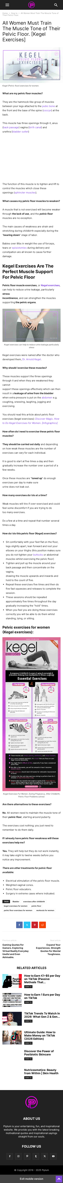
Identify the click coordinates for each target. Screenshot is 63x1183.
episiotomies (19, 247)
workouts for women (45, 910)
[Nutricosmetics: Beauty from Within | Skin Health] (12, 1074)
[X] (27, 925)
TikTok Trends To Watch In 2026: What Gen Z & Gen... (42, 1015)
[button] (7, 5)
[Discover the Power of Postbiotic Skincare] (12, 1055)
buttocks (38, 554)
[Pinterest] (35, 925)
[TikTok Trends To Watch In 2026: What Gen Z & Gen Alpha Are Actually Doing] (12, 1019)
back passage (11, 127)
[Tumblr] (36, 1156)
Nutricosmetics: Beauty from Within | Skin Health (41, 1071)
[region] (31, 159)
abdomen (47, 397)
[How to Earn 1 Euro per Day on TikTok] (12, 1000)
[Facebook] (19, 925)
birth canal (35, 127)
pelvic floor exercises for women (18, 910)
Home (5, 13)
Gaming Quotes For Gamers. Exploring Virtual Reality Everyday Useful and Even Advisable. (15, 951)
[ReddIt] (42, 925)
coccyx (47, 110)
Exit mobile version (31, 1178)
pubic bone (48, 106)
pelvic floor (36, 906)
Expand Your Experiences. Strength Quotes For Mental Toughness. (48, 949)
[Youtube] (53, 1156)
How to (14, 13)
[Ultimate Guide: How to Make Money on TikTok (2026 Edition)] (12, 1038)
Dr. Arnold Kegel (31, 359)
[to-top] (59, 1177)
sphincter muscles (25, 192)
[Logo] (31, 1108)
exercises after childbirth (34, 901)
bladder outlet (20, 131)
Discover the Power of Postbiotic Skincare (39, 1053)
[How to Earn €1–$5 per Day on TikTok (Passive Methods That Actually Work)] (12, 981)
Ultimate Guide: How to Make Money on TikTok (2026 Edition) (39, 1035)
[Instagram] (18, 1156)
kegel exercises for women (15, 906)
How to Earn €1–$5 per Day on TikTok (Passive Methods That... (42, 979)
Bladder (16, 901)
